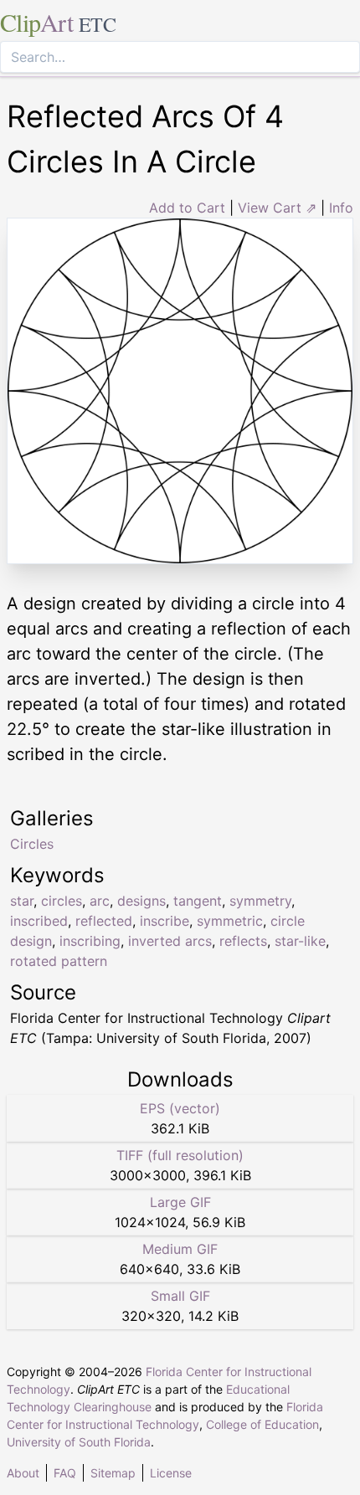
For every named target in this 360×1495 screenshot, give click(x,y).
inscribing (90, 940)
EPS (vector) (180, 1108)
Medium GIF (180, 1249)
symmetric (230, 920)
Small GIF (180, 1295)
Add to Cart (187, 207)
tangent (197, 900)
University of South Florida (79, 1442)
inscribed (39, 920)
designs (141, 900)
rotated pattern (58, 961)
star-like (300, 940)
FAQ (65, 1473)
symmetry (260, 900)
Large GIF (180, 1202)
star (21, 900)
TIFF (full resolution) (180, 1155)
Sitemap (113, 1473)
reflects (243, 940)
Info (341, 207)
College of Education (262, 1424)
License (171, 1473)
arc (100, 900)
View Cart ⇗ (277, 207)
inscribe (164, 920)
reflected (103, 920)
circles (61, 900)
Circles (32, 843)
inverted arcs (170, 940)
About (23, 1473)
